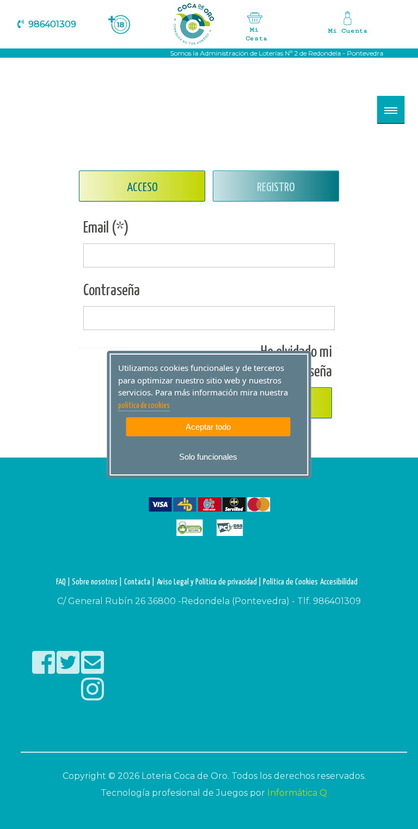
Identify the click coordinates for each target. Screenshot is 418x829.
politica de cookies (144, 406)
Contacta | (139, 582)
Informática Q (297, 793)
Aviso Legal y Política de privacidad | (210, 582)
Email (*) (106, 228)
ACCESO (142, 187)
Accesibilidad (339, 582)
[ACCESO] (347, 25)
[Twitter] (69, 670)
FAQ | (64, 582)
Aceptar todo (208, 426)
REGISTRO (276, 187)
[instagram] (92, 696)
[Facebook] (44, 670)
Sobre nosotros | (97, 582)
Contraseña (111, 290)
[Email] (92, 670)
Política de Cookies (290, 582)
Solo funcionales (208, 456)
